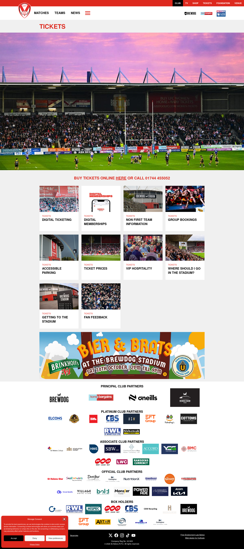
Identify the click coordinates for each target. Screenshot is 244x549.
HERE (121, 178)
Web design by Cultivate (195, 538)
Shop (195, 3)
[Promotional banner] (122, 355)
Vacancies (74, 535)
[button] (64, 519)
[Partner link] (59, 397)
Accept (14, 538)
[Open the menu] (87, 13)
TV (186, 3)
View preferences (55, 538)
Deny (35, 538)
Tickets (207, 3)
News (75, 13)
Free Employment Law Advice (193, 534)
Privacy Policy (35, 544)
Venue (238, 3)
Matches (41, 13)
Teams (60, 13)
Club (178, 3)
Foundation (223, 3)
